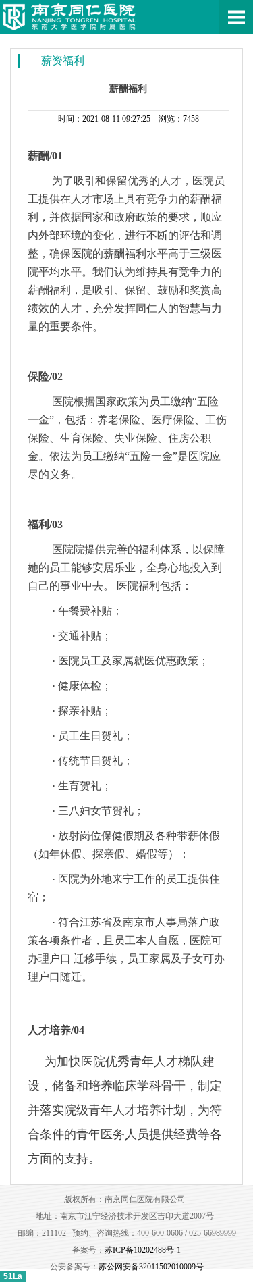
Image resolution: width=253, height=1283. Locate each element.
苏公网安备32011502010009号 (151, 1267)
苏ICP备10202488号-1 (143, 1250)
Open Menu (236, 17)
